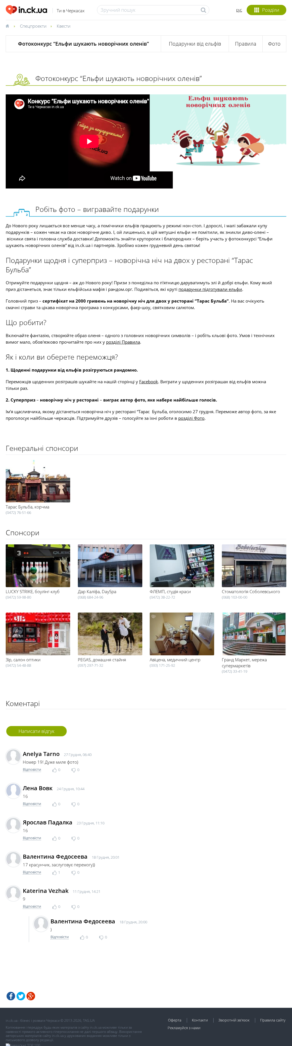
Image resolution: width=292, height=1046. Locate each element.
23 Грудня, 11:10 (90, 823)
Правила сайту (272, 1020)
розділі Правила (123, 342)
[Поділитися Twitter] (21, 996)
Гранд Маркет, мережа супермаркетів (244, 662)
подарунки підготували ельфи (210, 289)
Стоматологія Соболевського (251, 591)
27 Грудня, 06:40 (78, 754)
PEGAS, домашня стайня (102, 659)
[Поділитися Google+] (31, 996)
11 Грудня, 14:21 (86, 891)
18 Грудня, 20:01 (105, 857)
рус (239, 10)
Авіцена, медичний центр (175, 659)
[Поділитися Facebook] (11, 996)
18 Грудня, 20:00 (133, 922)
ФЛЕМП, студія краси (170, 591)
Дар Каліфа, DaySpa (97, 591)
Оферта (174, 1020)
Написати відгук (36, 731)
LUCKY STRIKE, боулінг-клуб (33, 591)
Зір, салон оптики (23, 659)
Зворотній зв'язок (234, 1020)
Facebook (148, 381)
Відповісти (32, 769)
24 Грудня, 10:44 (70, 788)
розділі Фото (191, 418)
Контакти (200, 1020)
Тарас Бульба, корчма (27, 507)
